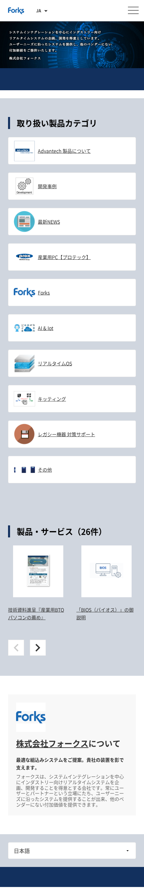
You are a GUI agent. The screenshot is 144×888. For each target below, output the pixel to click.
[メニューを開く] (133, 10)
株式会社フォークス (52, 743)
